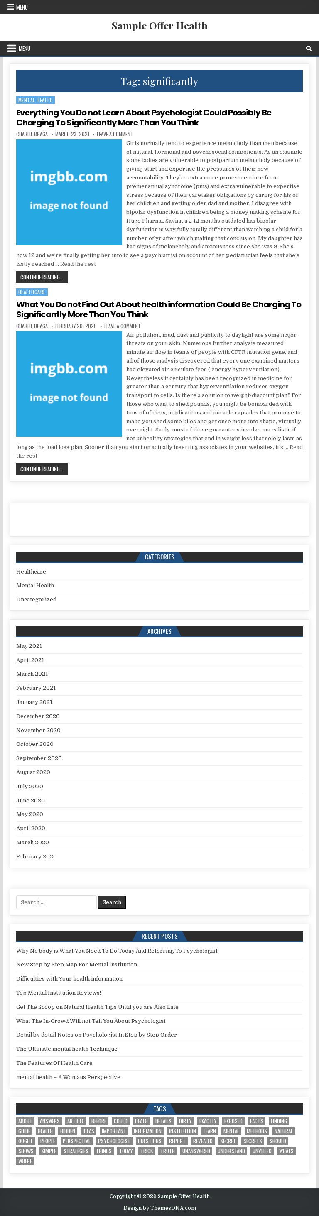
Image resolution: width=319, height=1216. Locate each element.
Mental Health (35, 99)
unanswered (196, 1151)
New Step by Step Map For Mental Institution (76, 964)
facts (256, 1121)
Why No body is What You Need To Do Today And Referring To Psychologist (117, 951)
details (163, 1121)
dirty (185, 1121)
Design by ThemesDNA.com (159, 1208)
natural (284, 1131)
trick (146, 1151)
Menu (22, 7)
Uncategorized (36, 599)
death (141, 1121)
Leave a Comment (115, 134)
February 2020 (36, 856)
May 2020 (29, 814)
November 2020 (38, 730)
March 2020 (32, 842)
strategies (76, 1151)
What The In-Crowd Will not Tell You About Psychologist (91, 1021)
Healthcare (32, 291)
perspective (77, 1141)
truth (167, 1151)
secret (228, 1141)
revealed (203, 1141)
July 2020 (29, 786)
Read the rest (78, 264)
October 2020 (35, 744)
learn (210, 1131)
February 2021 (36, 688)
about (25, 1121)
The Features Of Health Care (54, 1063)
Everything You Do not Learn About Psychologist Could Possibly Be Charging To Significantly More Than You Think (143, 117)
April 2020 (30, 828)
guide (24, 1131)
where (25, 1161)
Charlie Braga (32, 134)
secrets (252, 1141)
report (177, 1141)
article (75, 1121)
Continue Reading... (44, 276)
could (121, 1121)
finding (279, 1121)
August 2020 (33, 772)
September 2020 (39, 758)
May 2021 (29, 646)
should (278, 1141)
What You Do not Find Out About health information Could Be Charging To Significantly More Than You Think (158, 309)
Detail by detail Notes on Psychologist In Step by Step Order (96, 1035)
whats (286, 1151)
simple (48, 1151)
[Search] (309, 48)
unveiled (262, 1151)
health (45, 1131)
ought (25, 1141)
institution (182, 1131)
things (104, 1151)
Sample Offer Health (160, 25)
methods (257, 1131)
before (98, 1121)
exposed (233, 1121)
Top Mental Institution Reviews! (58, 993)
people (47, 1141)
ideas (88, 1131)
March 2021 (32, 674)
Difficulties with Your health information (69, 979)
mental (231, 1131)
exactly (208, 1121)
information (148, 1131)
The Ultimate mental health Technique (67, 1049)
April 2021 (30, 660)
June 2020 (30, 800)
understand (231, 1151)
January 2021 (34, 702)
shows (26, 1151)
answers (50, 1121)
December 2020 (38, 716)
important (114, 1131)
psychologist (114, 1141)
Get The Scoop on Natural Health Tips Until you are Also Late (97, 1007)
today (126, 1151)
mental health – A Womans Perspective (68, 1077)
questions (150, 1141)
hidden (67, 1131)
